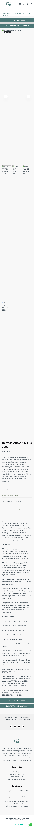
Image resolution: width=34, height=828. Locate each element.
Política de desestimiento (17, 779)
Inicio (4, 13)
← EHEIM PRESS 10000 (17, 20)
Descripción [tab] (17, 510)
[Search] (23, 4)
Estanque (18, 13)
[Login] (27, 4)
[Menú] (20, 4)
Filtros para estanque (18, 501)
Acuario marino (24, 717)
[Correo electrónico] (23, 726)
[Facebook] (11, 726)
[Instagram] (15, 726)
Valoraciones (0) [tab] (17, 514)
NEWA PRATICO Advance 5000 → (17, 26)
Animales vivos (17, 719)
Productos (10, 13)
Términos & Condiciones (17, 774)
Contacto (27, 719)
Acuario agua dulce (11, 717)
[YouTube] (19, 726)
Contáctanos (17, 772)
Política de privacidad (17, 777)
